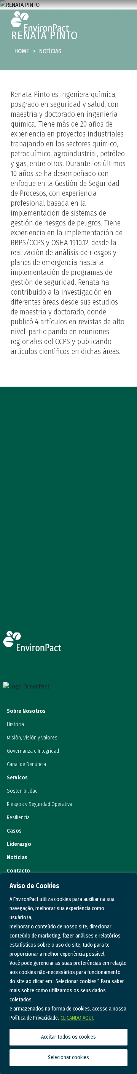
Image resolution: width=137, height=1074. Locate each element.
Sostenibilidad (22, 791)
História (15, 724)
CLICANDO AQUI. (77, 1018)
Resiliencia (18, 817)
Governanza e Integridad (33, 751)
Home (21, 51)
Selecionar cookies (68, 1057)
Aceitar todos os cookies (68, 1037)
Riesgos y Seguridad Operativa (39, 804)
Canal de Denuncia (26, 764)
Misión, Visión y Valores (32, 738)
